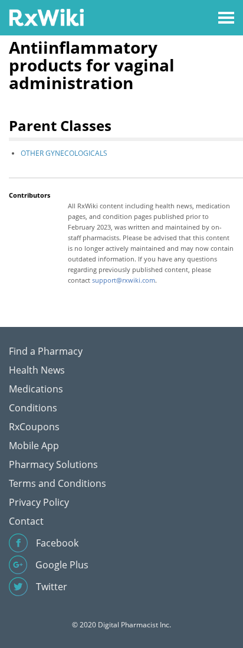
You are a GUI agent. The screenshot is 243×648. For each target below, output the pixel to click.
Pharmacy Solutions (53, 464)
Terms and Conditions (57, 483)
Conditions (33, 407)
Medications (36, 388)
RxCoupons (34, 426)
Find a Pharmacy (46, 351)
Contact (26, 521)
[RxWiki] (46, 17)
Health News (37, 370)
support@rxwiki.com (123, 280)
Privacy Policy (39, 502)
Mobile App (34, 445)
